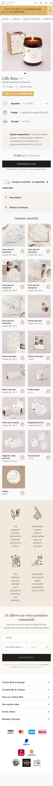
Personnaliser (26, 164)
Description (15, 197)
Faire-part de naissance (8, 250)
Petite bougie (33, 389)
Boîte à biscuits (9, 389)
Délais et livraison (19, 207)
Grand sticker (34, 456)
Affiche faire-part (35, 356)
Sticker (5, 491)
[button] (50, 10)
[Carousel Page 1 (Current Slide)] (25, 73)
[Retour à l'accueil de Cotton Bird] (10, 4)
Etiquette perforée (36, 422)
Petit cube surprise (10, 422)
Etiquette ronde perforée (9, 457)
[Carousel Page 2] (28, 73)
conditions (15, 667)
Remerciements (35, 321)
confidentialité (43, 664)
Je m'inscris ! (26, 657)
